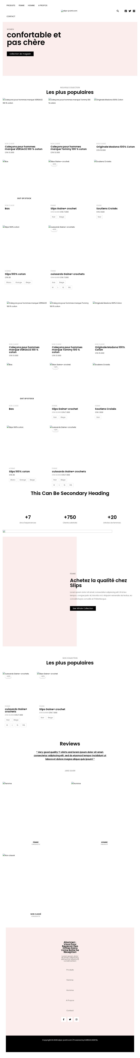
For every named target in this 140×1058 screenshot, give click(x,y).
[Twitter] (130, 11)
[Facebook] (126, 11)
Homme (70, 990)
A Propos (70, 1000)
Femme (70, 980)
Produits (70, 970)
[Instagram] (134, 11)
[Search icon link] (118, 11)
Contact (70, 1010)
